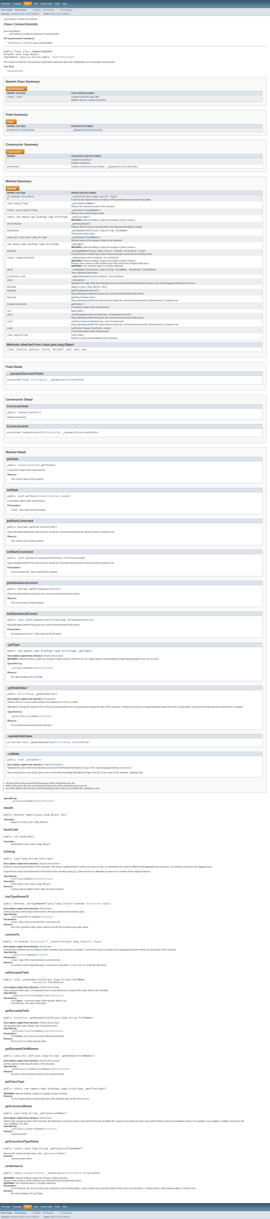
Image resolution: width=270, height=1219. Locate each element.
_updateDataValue (81, 276)
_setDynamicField (81, 269)
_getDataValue (79, 223)
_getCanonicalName (82, 203)
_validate (77, 280)
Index (57, 3)
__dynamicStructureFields (86, 130)
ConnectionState (16, 304)
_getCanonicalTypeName (84, 210)
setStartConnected (82, 321)
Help (64, 3)
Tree (36, 3)
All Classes (66, 10)
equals (75, 287)
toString (76, 335)
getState (76, 304)
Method (36, 14)
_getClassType (79, 217)
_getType (76, 244)
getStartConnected (82, 297)
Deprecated (46, 3)
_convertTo (77, 196)
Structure (27, 43)
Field (21, 14)
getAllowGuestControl (84, 290)
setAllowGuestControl (84, 314)
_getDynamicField (81, 230)
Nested (14, 14)
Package (17, 3)
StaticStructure (14, 43)
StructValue (27, 130)
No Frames (48, 10)
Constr (28, 14)
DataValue (13, 230)
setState (76, 328)
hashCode (76, 311)
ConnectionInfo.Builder (85, 97)
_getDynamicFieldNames (84, 237)
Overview (5, 3)
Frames (37, 10)
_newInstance (79, 257)
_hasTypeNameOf (80, 251)
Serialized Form (15, 71)
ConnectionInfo (80, 160)
